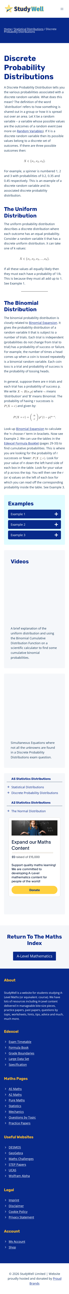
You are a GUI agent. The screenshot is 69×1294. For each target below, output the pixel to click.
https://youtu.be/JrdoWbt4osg (26, 569)
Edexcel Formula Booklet (21, 443)
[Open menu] (62, 8)
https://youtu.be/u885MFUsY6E (27, 683)
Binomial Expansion (43, 323)
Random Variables (30, 131)
